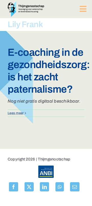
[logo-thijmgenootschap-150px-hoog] (26, 3)
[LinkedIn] (44, 187)
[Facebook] (13, 187)
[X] (29, 187)
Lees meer (16, 113)
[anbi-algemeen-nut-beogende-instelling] (46, 167)
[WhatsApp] (59, 187)
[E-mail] (74, 187)
